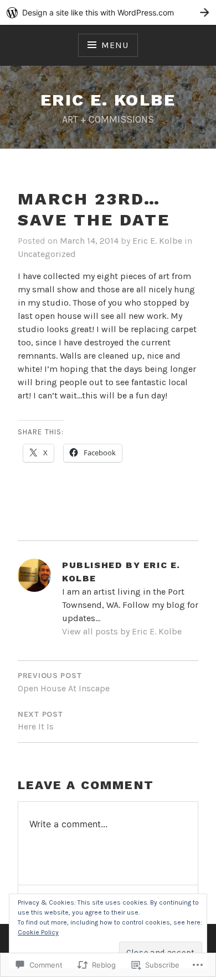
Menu (114, 45)
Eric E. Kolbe (157, 240)
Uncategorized (47, 254)
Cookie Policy (38, 932)
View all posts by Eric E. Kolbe (122, 631)
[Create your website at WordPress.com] (108, 12)
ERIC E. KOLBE (108, 99)
